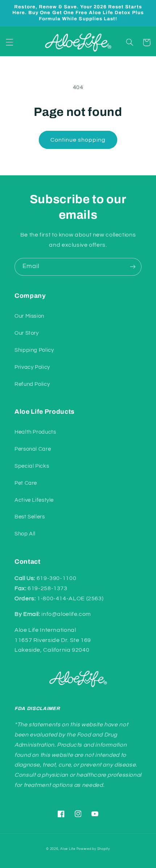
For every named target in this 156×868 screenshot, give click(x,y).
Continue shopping (78, 140)
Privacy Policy (32, 367)
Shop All (25, 534)
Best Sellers (30, 516)
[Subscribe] (132, 267)
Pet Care (26, 483)
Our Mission (29, 316)
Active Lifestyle (34, 500)
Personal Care (33, 449)
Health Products (35, 432)
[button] (9, 42)
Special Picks (32, 466)
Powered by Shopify (93, 849)
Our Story (27, 333)
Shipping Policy (34, 350)
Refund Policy (32, 384)
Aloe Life (67, 849)
